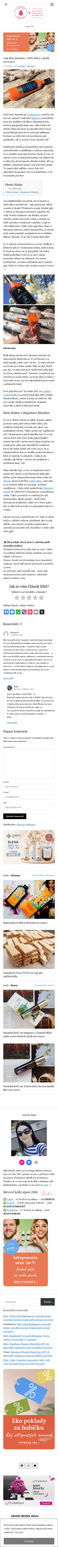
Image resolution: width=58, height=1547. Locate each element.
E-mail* (6, 792)
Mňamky (31, 66)
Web (5, 802)
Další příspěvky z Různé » (44, 985)
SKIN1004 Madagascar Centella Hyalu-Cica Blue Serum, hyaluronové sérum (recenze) (27, 1327)
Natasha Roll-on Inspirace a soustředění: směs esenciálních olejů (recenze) (27, 1034)
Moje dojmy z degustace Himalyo (23, 192)
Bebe (5, 1316)
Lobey (10, 1199)
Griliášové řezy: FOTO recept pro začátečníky (23, 974)
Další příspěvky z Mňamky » (43, 875)
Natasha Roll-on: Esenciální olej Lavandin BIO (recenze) (28, 1088)
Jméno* (6, 782)
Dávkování (17, 188)
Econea (11, 1202)
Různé (22, 66)
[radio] (17, 598)
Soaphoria (12, 1210)
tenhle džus (35, 481)
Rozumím (29, 1541)
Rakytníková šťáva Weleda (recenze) (25, 922)
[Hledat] (6, 4)
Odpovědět (8, 678)
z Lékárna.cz (33, 114)
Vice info (19, 1532)
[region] (29, 1533)
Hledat (47, 1301)
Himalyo (35, 118)
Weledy (7, 481)
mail (46, 1185)
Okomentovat (8, 747)
